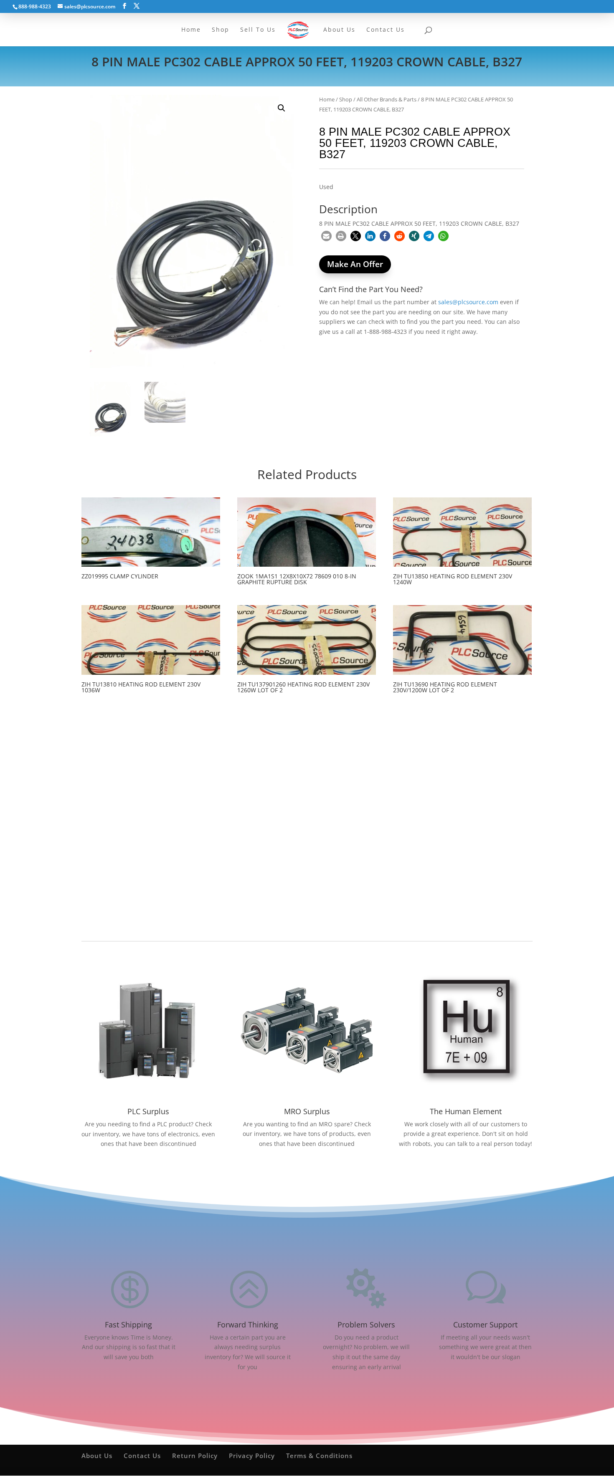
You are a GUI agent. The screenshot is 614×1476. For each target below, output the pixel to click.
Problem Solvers (366, 1325)
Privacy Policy (252, 1455)
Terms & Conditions (319, 1455)
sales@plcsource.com (468, 302)
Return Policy (195, 1455)
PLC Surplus (148, 1111)
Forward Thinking (247, 1325)
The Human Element (466, 1111)
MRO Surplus (307, 1111)
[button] (281, 108)
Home (327, 99)
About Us (96, 1455)
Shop (345, 99)
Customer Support (485, 1325)
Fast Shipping (128, 1325)
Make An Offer (355, 264)
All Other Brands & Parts (386, 99)
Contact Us (142, 1455)
